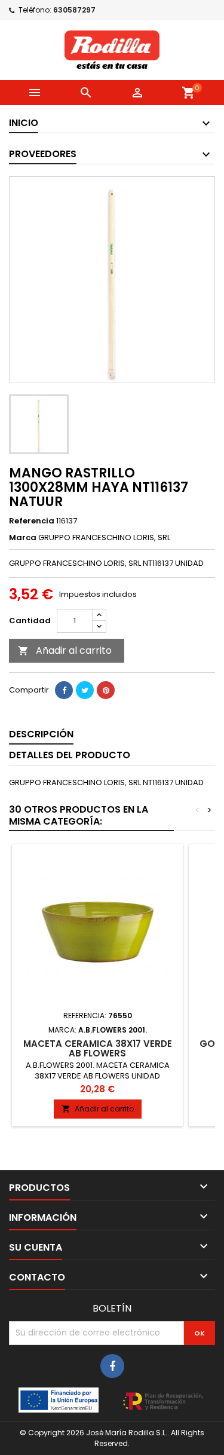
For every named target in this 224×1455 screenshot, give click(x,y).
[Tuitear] (85, 690)
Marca (22, 537)
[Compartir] (64, 690)
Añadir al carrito (65, 650)
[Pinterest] (106, 690)
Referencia (31, 521)
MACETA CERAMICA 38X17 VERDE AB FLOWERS (97, 1048)
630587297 (74, 10)
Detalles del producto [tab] (69, 755)
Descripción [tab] (41, 734)
